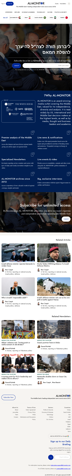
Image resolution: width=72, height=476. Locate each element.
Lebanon (68, 429)
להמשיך (66, 219)
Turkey (68, 410)
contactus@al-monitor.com (63, 469)
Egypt (69, 424)
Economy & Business (28, 12)
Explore (17, 12)
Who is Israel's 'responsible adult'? (14, 297)
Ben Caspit (47, 382)
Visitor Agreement (31, 410)
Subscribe (9, 3)
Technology (41, 12)
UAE (69, 417)
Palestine (68, 422)
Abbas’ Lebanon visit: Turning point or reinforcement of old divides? (16, 343)
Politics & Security (61, 12)
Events (56, 4)
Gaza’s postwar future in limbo (48, 342)
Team (16, 415)
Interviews (8, 12)
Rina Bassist (56, 382)
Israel (69, 419)
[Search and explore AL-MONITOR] (69, 3)
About (16, 410)
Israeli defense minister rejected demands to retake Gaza (18, 265)
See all (5, 18)
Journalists (15, 412)
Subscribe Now (8, 397)
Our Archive (49, 419)
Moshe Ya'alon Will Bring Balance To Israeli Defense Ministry (53, 265)
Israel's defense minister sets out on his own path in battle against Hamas (53, 298)
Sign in (3, 3)
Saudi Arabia (66, 412)
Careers (16, 417)
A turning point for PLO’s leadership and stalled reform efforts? (17, 377)
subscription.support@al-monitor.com (60, 465)
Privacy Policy (32, 412)
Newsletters (63, 4)
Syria (69, 431)
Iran (69, 415)
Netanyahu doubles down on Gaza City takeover (52, 377)
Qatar (68, 426)
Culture (49, 12)
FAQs (34, 415)
